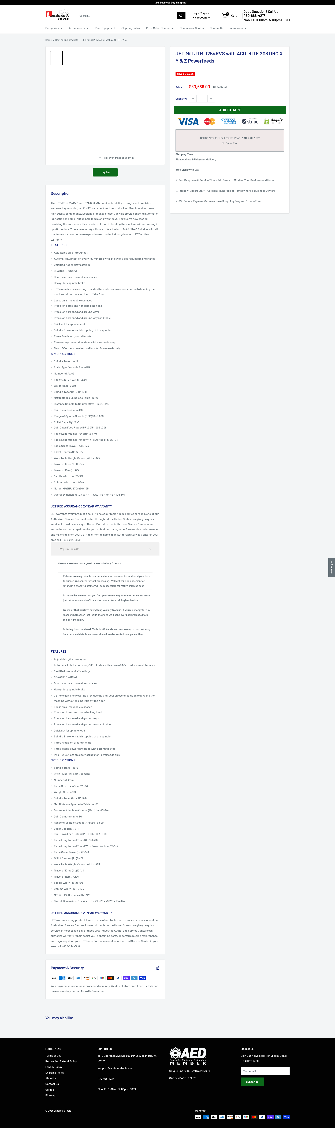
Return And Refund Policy (61, 1061)
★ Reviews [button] (331, 567)
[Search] (181, 15)
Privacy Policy (53, 1066)
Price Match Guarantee (160, 28)
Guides (49, 1089)
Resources (236, 28)
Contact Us (216, 28)
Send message (168, 50)
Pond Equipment (105, 28)
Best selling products (66, 39)
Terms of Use (53, 1055)
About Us (51, 1078)
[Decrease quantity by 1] (192, 98)
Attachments (77, 28)
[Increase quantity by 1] (211, 98)
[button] (105, 549)
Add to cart (230, 110)
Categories (52, 28)
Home (48, 39)
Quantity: (181, 98)
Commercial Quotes (192, 28)
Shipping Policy (130, 28)
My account (199, 17)
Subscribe (252, 1081)
